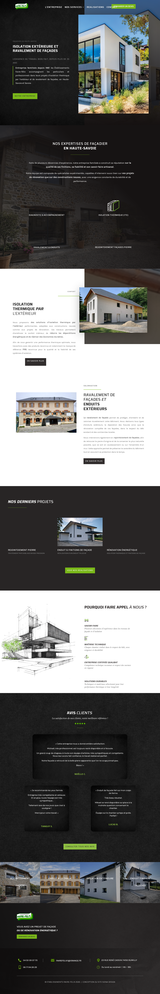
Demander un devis (123, 6)
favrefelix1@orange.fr (68, 960)
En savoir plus (35, 361)
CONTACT (112, 7)
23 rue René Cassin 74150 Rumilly (119, 960)
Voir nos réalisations (80, 570)
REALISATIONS (95, 7)
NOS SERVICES (73, 7)
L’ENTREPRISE (53, 7)
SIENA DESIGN (108, 982)
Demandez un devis (27, 936)
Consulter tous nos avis (80, 846)
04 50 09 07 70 (30, 960)
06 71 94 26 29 (30, 967)
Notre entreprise (25, 96)
